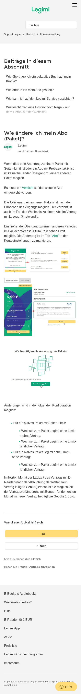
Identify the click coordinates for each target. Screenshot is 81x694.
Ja (43, 533)
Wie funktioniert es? (18, 602)
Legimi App (12, 628)
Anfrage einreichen (42, 566)
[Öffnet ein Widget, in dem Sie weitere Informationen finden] (66, 687)
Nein (43, 546)
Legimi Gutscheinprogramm (23, 654)
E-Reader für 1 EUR (18, 619)
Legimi (22, 145)
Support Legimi (12, 34)
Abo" (55, 236)
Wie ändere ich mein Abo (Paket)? (30, 90)
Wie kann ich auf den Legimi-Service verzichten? (40, 98)
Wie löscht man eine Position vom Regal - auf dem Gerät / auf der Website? (37, 110)
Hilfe (7, 611)
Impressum (11, 663)
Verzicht (27, 187)
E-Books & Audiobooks (20, 593)
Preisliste (10, 645)
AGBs (8, 637)
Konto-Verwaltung (50, 34)
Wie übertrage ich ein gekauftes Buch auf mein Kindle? (38, 79)
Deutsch (30, 34)
